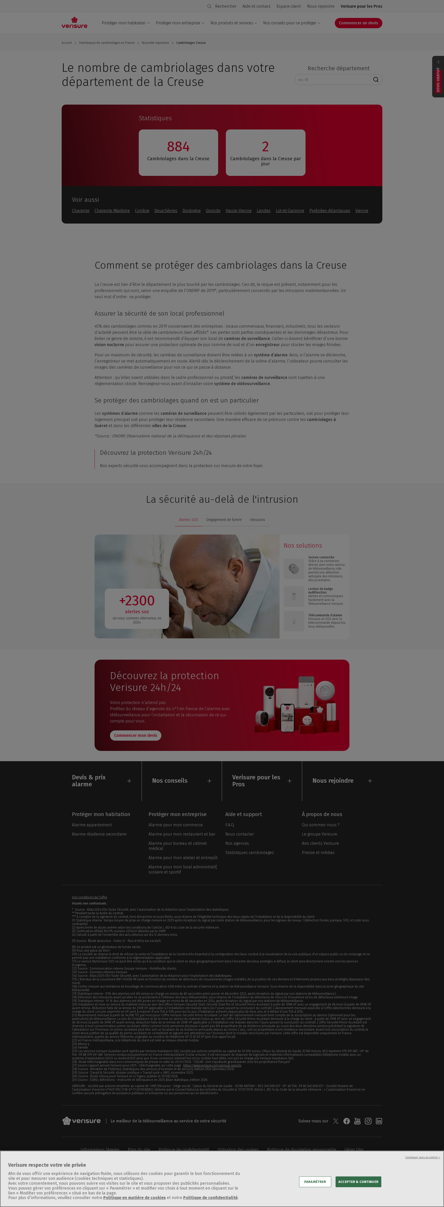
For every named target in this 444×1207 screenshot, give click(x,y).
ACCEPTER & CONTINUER (358, 1181)
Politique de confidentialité (210, 1197)
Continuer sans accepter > (422, 1157)
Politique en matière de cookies (134, 1197)
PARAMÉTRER (315, 1181)
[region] (222, 1179)
